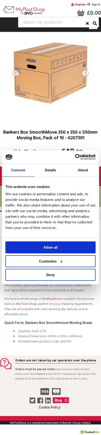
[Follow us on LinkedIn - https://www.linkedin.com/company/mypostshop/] (48, 402)
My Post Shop (26, 304)
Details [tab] (50, 170)
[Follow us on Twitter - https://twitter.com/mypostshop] (33, 402)
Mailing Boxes (53, 299)
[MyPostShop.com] (23, 15)
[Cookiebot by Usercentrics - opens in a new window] (75, 157)
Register (80, 4)
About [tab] (83, 170)
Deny (50, 275)
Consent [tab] (18, 170)
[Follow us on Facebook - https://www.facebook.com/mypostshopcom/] (40, 402)
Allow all (50, 247)
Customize (48, 261)
